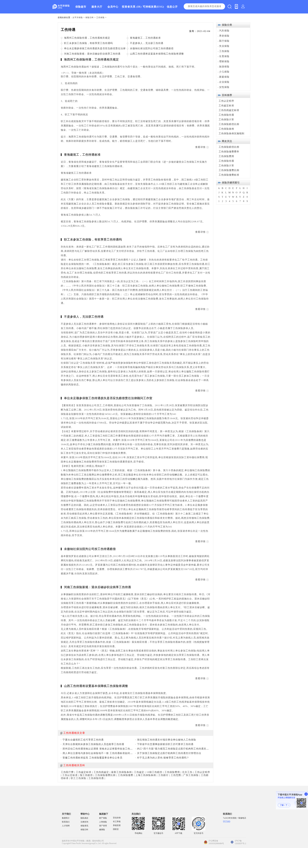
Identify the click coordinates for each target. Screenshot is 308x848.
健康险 (102, 829)
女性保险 (224, 87)
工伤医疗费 (67, 772)
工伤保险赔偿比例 (229, 124)
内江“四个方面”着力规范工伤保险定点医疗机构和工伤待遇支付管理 (175, 748)
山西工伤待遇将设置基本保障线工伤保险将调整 (157, 53)
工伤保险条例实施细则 (231, 133)
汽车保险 (224, 30)
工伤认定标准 (70, 775)
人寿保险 (103, 822)
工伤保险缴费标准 (229, 175)
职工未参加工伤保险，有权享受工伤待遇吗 (88, 43)
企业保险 (224, 82)
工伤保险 (100, 17)
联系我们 (66, 822)
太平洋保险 (77, 17)
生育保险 (224, 56)
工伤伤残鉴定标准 (229, 110)
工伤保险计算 (226, 119)
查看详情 (200, 147)
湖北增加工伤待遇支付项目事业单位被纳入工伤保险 (166, 739)
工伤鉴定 (139, 772)
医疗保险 (224, 41)
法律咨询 (84, 822)
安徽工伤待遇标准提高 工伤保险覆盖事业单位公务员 (92, 757)
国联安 (116, 829)
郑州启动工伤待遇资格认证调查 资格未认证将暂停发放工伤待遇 (99, 748)
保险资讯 (84, 826)
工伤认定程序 (202, 772)
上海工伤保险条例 (145, 775)
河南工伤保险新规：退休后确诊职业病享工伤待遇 (92, 53)
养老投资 (117, 825)
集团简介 (66, 818)
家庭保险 (224, 77)
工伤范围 (176, 775)
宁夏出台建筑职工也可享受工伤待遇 (83, 739)
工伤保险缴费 (125, 775)
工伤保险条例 (226, 129)
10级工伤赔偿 (154, 772)
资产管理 (103, 826)
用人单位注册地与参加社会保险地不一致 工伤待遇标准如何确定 (99, 753)
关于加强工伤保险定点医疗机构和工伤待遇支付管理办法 (169, 753)
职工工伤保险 (78, 778)
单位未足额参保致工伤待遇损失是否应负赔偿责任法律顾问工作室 (108, 398)
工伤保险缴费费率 (229, 151)
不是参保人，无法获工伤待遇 (146, 43)
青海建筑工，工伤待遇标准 (145, 38)
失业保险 (224, 46)
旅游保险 (224, 66)
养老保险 (224, 35)
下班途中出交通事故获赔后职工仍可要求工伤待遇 (165, 744)
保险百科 (89, 17)
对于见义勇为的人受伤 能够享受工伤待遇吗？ (163, 757)
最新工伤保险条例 (121, 772)
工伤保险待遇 (96, 778)
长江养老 (117, 821)
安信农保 (117, 818)
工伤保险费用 (172, 772)
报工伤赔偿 (86, 775)
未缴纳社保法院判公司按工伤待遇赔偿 (152, 48)
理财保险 (224, 61)
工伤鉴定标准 (83, 772)
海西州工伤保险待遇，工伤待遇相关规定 (87, 38)
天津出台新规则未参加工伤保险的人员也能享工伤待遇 (93, 744)
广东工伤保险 (191, 775)
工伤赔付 (163, 775)
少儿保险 (224, 71)
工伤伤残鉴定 (101, 772)
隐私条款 (84, 818)
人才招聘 (66, 826)
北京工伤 (187, 772)
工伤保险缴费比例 (105, 775)
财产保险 (103, 818)
